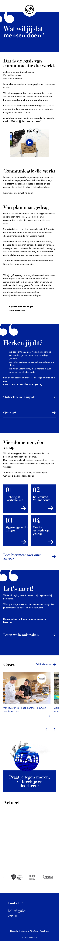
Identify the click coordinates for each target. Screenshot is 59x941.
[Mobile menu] (54, 7)
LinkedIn (14, 931)
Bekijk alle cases (44, 664)
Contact (14, 903)
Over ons (12, 916)
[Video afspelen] (29, 142)
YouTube (34, 931)
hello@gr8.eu (17, 911)
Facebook (44, 931)
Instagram (24, 931)
